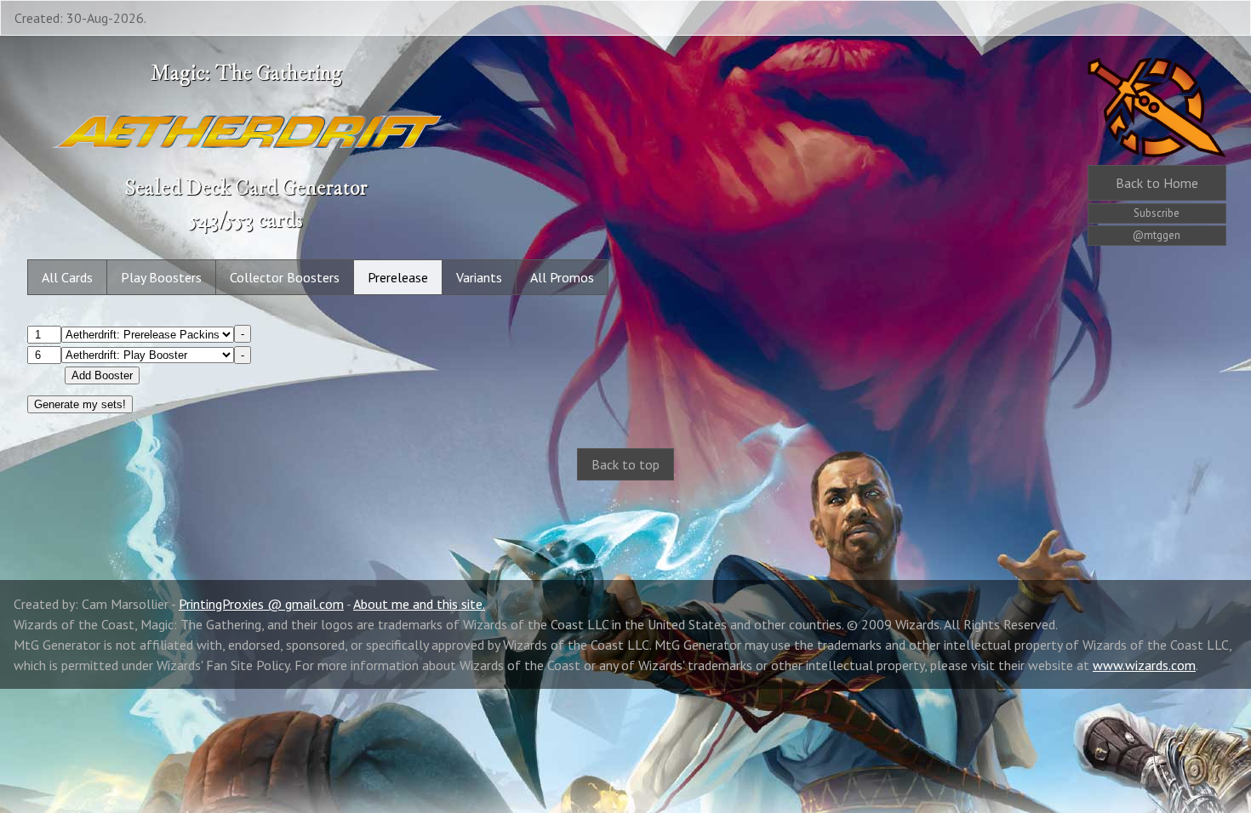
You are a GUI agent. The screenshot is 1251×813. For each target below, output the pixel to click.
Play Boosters (161, 277)
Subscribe (1157, 213)
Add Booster (102, 375)
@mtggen (1156, 235)
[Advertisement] (625, 631)
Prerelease (398, 277)
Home (1157, 182)
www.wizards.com (1144, 665)
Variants (479, 277)
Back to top (625, 464)
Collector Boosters (285, 277)
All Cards (67, 277)
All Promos (562, 277)
